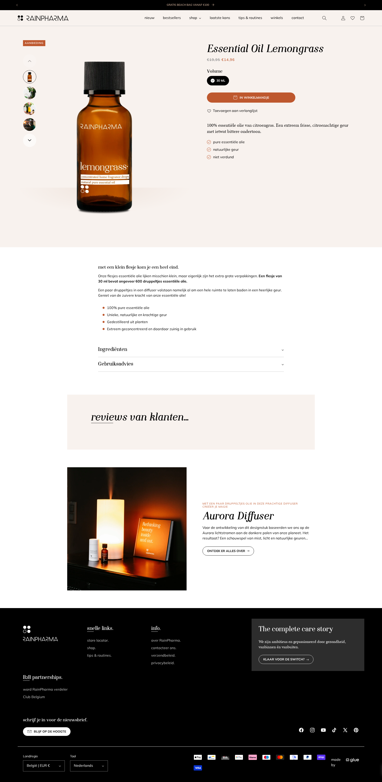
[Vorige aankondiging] (17, 5)
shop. (91, 648)
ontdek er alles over (226, 551)
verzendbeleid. (163, 656)
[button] (324, 18)
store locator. (98, 641)
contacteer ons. (163, 648)
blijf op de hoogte (50, 731)
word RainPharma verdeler (45, 690)
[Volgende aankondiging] (365, 5)
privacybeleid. (163, 663)
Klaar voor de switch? (284, 659)
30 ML (220, 81)
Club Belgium (34, 697)
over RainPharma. (166, 641)
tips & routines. (99, 656)
